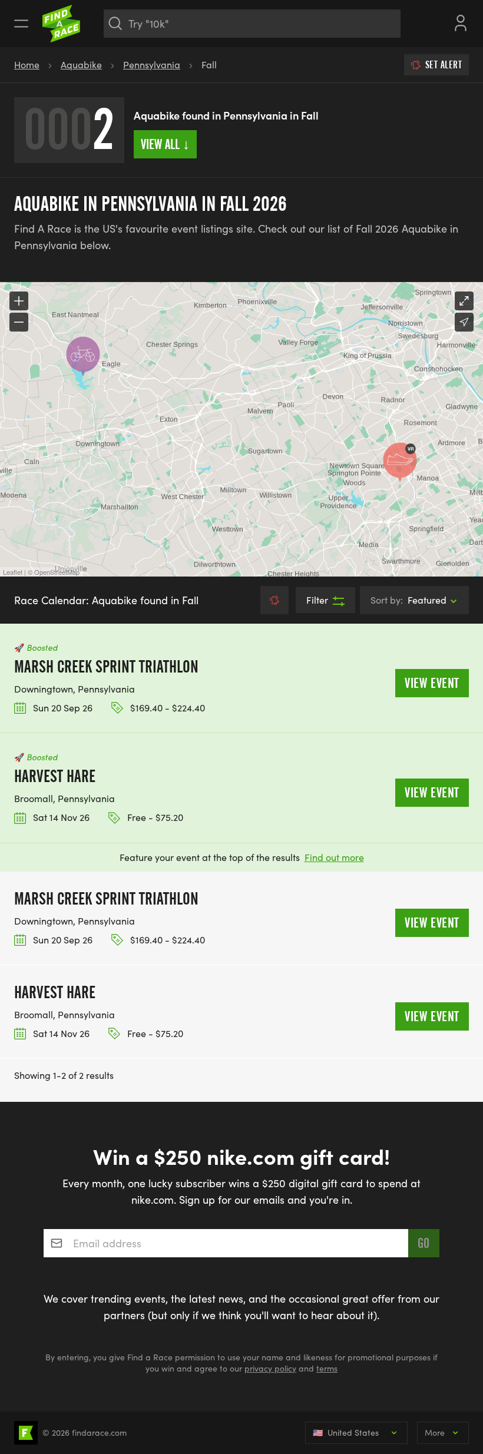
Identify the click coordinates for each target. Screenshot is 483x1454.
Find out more (334, 857)
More (435, 1432)
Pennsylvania (151, 64)
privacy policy (270, 1368)
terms (327, 1368)
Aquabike (81, 64)
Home (26, 64)
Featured (408, 600)
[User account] (460, 21)
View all (165, 144)
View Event (432, 683)
